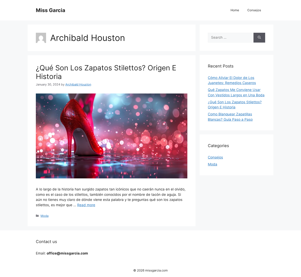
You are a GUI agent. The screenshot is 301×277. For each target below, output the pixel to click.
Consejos (254, 10)
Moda (45, 215)
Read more (86, 205)
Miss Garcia (50, 10)
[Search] (259, 38)
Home (235, 10)
